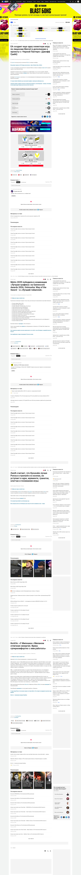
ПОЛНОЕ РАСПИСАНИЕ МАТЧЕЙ (40, 38)
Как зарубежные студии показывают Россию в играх (22, 368)
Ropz (45, 519)
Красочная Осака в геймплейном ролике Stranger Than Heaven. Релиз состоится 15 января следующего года (61, 74)
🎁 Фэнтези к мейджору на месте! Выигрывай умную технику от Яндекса (25, 615)
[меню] (10, 1)
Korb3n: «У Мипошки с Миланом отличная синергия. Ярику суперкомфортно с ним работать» (32, 655)
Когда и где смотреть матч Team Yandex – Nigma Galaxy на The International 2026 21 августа (28, 847)
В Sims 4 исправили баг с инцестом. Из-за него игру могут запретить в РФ (25, 250)
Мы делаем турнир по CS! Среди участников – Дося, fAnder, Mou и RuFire (26, 65)
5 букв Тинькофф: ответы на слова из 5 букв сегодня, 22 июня (23, 298)
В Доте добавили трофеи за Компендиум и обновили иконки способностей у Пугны (61, 661)
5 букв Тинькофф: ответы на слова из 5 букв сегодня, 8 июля (22, 276)
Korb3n (16, 677)
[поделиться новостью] (50, 44)
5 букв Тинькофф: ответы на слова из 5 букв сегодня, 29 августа (61, 67)
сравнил (21, 525)
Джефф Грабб (44, 67)
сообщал (25, 73)
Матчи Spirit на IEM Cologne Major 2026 (18, 611)
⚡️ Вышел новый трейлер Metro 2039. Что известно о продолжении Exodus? (26, 425)
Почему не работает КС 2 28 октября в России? (20, 635)
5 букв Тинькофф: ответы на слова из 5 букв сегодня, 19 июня (23, 303)
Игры (14, 40)
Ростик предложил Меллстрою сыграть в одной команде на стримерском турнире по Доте (61, 699)
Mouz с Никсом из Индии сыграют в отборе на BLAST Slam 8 (61, 724)
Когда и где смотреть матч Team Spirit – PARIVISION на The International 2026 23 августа (28, 825)
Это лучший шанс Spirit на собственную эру (20, 528)
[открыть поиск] (70, 1)
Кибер (11, 40)
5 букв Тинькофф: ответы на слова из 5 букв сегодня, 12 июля (23, 263)
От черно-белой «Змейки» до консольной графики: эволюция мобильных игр (27, 81)
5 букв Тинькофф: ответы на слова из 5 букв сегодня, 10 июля (23, 267)
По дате (12, 216)
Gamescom (16, 377)
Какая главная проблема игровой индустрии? (24, 89)
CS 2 (13, 494)
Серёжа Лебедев (19, 204)
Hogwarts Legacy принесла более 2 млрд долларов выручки (61, 61)
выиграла (47, 702)
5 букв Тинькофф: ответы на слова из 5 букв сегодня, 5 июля (22, 285)
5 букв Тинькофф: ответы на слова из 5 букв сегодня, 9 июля (22, 271)
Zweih (19, 519)
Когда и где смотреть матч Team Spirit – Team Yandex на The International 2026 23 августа (28, 829)
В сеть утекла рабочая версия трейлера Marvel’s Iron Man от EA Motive (60, 87)
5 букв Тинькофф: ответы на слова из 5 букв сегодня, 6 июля (22, 280)
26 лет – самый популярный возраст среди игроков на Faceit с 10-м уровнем (61, 554)
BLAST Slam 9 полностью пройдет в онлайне (61, 704)
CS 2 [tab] (11, 22)
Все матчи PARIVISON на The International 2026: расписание (22, 812)
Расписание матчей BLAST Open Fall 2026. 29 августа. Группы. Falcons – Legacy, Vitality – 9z (61, 500)
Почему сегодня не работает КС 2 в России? (19, 630)
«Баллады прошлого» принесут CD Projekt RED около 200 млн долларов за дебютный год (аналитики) (31, 434)
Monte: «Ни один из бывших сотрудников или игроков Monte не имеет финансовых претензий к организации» (61, 512)
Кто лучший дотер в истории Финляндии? (60, 806)
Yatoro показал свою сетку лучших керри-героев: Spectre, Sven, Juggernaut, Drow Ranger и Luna (61, 691)
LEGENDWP (16, 735)
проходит (21, 357)
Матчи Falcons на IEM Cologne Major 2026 (19, 606)
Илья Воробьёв (18, 375)
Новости (16, 40)
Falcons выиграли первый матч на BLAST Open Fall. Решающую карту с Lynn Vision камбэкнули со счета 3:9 (61, 548)
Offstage (15, 539)
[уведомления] (73, 1)
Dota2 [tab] (15, 22)
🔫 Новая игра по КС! (57, 506)
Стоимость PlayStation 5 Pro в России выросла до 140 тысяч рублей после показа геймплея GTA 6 (30, 429)
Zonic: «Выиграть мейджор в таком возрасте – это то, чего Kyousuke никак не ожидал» (61, 533)
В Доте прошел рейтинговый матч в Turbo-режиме (61, 666)
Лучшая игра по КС (18, 225)
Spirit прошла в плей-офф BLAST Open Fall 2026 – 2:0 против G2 (61, 527)
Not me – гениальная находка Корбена (19, 713)
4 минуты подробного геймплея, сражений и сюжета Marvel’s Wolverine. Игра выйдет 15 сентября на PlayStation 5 (61, 94)
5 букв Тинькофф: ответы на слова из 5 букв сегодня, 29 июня (23, 294)
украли (23, 360)
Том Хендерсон (18, 77)
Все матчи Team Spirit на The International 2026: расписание (22, 816)
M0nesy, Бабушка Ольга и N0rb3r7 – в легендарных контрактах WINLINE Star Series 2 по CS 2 (29, 626)
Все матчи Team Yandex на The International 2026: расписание (23, 820)
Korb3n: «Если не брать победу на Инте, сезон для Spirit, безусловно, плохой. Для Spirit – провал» (30, 772)
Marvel (28, 62)
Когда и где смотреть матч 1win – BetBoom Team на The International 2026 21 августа (27, 852)
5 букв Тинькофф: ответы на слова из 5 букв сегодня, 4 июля (22, 289)
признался (19, 706)
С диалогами (47, 389)
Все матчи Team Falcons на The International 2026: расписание (23, 843)
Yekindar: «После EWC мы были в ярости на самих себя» (61, 560)
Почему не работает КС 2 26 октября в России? (20, 644)
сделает (13, 62)
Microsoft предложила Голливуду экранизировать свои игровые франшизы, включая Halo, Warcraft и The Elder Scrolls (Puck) (61, 101)
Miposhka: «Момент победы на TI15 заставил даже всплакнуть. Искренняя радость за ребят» (29, 776)
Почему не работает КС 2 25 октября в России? (20, 648)
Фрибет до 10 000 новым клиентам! (21, 399)
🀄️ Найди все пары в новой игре (17, 332)
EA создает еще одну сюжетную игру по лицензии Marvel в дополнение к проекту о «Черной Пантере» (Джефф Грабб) (35, 40)
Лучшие (18, 216)
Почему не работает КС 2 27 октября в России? (20, 639)
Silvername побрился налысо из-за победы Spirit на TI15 (61, 718)
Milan (39, 702)
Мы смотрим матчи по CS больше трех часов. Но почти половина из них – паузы (28, 531)
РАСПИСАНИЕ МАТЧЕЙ (14, 19)
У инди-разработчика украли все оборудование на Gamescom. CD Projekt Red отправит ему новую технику (61, 55)
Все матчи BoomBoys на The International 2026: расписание (22, 834)
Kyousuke (30, 519)
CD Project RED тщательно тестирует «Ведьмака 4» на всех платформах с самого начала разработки (61, 81)
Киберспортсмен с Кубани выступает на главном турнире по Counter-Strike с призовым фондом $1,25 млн (30, 621)
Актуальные (23, 216)
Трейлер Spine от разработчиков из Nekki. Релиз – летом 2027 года (61, 108)
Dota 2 (14, 655)
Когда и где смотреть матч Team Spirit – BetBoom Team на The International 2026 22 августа (28, 838)
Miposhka (26, 702)
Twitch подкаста (17, 205)
